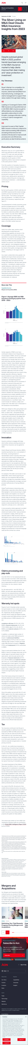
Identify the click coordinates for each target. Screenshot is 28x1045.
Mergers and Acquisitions (8, 8)
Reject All (21, 1039)
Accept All (6, 1043)
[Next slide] (7, 932)
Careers (3, 982)
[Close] (25, 1016)
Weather (4, 1001)
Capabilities (16, 980)
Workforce (4, 1004)
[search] (22, 3)
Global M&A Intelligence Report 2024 (15, 824)
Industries (15, 982)
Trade (3, 996)
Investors (4, 985)
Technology (4, 998)
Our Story (4, 980)
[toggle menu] (25, 2)
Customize (6, 1039)
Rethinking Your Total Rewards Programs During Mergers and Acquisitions (12, 925)
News (3, 988)
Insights (15, 985)
